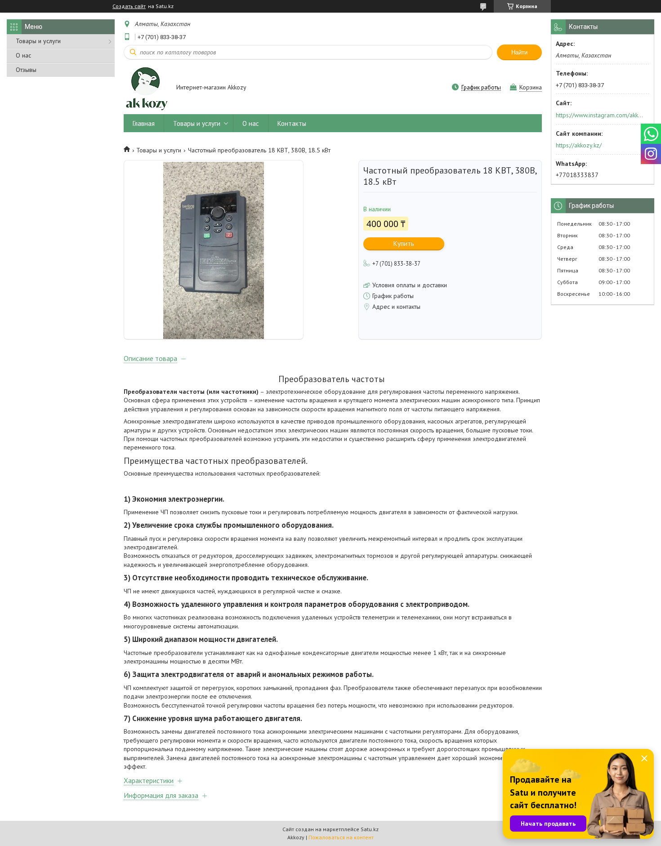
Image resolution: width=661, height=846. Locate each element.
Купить (403, 243)
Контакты (291, 123)
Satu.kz (370, 829)
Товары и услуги (38, 41)
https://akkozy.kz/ (579, 145)
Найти (519, 52)
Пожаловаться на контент (341, 837)
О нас (23, 55)
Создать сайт (129, 6)
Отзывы (26, 70)
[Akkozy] (146, 88)
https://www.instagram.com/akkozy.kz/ (599, 115)
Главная (144, 123)
